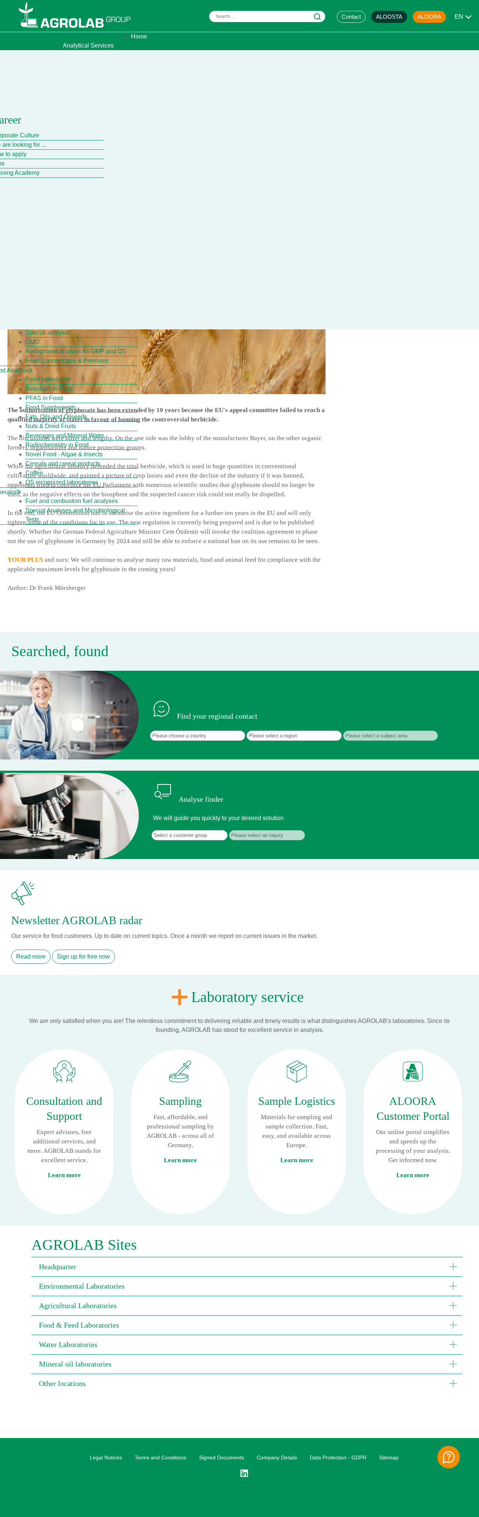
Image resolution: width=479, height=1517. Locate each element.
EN (459, 16)
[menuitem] (139, 36)
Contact (351, 16)
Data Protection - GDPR (338, 1457)
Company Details (277, 1457)
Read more (31, 956)
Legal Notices (106, 1457)
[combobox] (267, 16)
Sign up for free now (83, 956)
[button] (247, 1266)
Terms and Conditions (160, 1457)
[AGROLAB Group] (78, 29)
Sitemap (389, 1457)
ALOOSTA (389, 16)
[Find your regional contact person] (448, 1457)
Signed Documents (221, 1457)
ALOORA (429, 16)
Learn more (64, 1175)
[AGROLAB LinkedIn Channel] (247, 1473)
